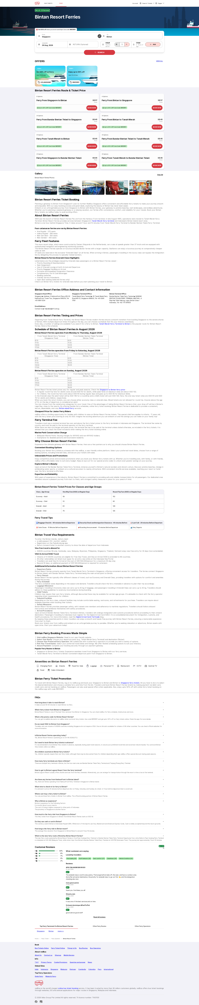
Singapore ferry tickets (130, 683)
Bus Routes (83, 948)
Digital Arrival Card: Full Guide (88, 617)
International (108, 969)
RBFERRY (76, 82)
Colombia (91, 969)
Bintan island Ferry (66, 408)
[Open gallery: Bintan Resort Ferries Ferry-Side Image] (69, 187)
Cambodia (82, 969)
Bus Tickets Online (42, 948)
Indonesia (44, 969)
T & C (37, 962)
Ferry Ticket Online (58, 948)
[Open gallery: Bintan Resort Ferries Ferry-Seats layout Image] (93, 187)
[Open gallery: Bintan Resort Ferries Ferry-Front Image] (46, 187)
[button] (159, 61)
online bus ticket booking (68, 988)
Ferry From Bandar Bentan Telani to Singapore (58, 119)
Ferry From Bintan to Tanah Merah (118, 119)
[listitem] (39, 68)
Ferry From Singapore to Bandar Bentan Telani (58, 158)
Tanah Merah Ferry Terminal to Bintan (114, 324)
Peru (99, 969)
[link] (50, 76)
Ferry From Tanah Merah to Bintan (53, 139)
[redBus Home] (37, 3)
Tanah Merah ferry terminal (103, 221)
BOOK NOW (92, 108)
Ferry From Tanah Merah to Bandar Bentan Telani (125, 158)
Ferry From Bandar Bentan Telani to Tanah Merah (125, 139)
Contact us (48, 955)
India (36, 969)
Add (154, 44)
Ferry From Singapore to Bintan (51, 100)
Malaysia (64, 969)
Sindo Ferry (39, 976)
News (90, 962)
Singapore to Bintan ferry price (112, 390)
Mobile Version (69, 955)
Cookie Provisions (60, 962)
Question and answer (77, 962)
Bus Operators (95, 948)
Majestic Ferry (51, 976)
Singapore (54, 969)
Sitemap (58, 955)
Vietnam (73, 969)
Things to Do (72, 948)
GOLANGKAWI (46, 82)
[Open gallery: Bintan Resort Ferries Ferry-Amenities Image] (140, 187)
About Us (38, 955)
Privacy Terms (46, 962)
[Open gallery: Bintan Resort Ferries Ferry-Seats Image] (117, 187)
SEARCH (101, 52)
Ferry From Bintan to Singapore (117, 100)
